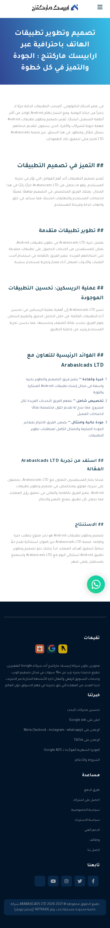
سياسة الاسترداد (87, 820)
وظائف (95, 840)
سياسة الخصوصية (85, 810)
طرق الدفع (92, 790)
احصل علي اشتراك (86, 800)
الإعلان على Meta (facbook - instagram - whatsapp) (62, 730)
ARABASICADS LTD (33, 904)
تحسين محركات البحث (83, 710)
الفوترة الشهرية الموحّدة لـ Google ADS (72, 750)
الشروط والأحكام (87, 760)
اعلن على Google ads (84, 720)
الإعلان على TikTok (87, 740)
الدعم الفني (92, 830)
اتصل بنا (93, 850)
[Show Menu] (99, 8)
